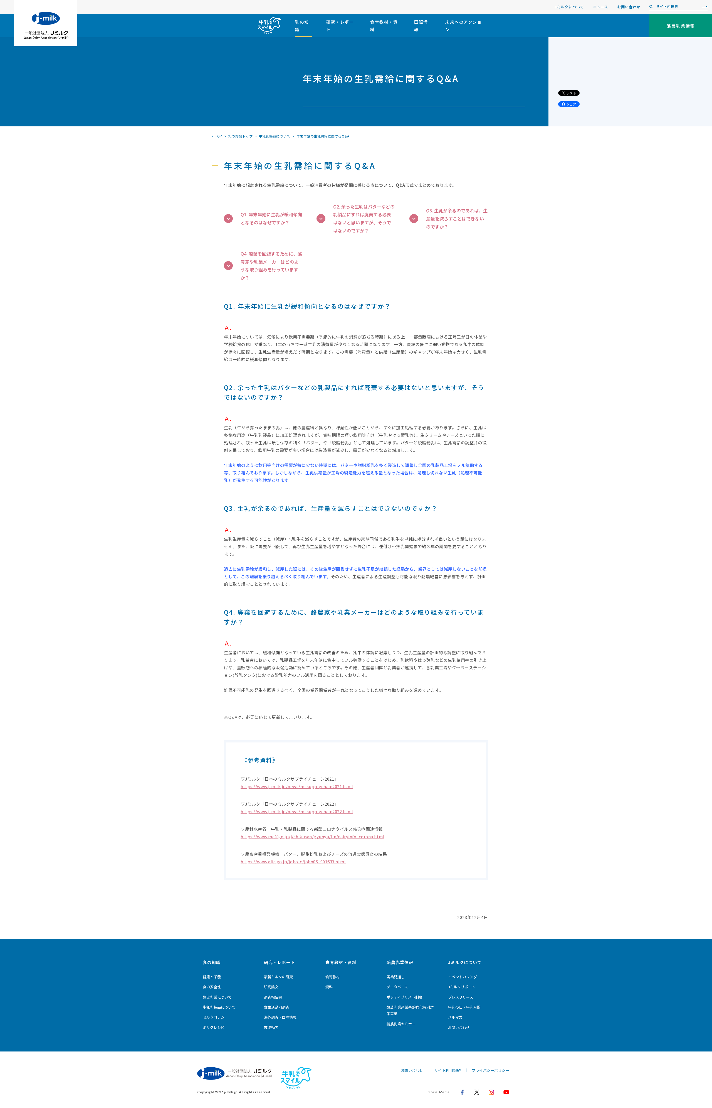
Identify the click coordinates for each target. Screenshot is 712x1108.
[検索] (703, 6)
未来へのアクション (463, 25)
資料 (329, 986)
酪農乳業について (217, 997)
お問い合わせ (629, 6)
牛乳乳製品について (219, 1007)
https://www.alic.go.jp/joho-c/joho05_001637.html (293, 861)
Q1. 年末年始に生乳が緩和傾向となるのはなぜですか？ (271, 218)
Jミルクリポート (461, 986)
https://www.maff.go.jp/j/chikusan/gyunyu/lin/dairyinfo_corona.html (312, 836)
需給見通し (396, 976)
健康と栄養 (212, 976)
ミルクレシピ (213, 1027)
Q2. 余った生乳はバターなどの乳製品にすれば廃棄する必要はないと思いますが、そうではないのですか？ (364, 218)
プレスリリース (460, 997)
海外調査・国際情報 (280, 1017)
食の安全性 (212, 986)
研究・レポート (340, 25)
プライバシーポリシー (490, 1070)
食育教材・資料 (384, 25)
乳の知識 (302, 25)
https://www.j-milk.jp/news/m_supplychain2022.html (297, 811)
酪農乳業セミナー (401, 1023)
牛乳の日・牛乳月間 (464, 1007)
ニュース (600, 6)
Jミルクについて (569, 6)
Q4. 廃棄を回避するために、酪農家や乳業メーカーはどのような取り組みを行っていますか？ (271, 265)
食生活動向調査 (276, 1007)
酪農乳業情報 (400, 962)
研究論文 (271, 986)
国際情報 (421, 25)
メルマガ (455, 1017)
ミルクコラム (213, 1017)
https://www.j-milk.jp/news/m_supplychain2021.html (297, 786)
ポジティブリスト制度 (404, 997)
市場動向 (271, 1027)
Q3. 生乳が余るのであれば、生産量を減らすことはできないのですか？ (457, 218)
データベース (397, 986)
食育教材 (332, 976)
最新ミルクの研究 (278, 976)
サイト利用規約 (447, 1070)
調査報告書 (273, 997)
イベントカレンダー (464, 976)
